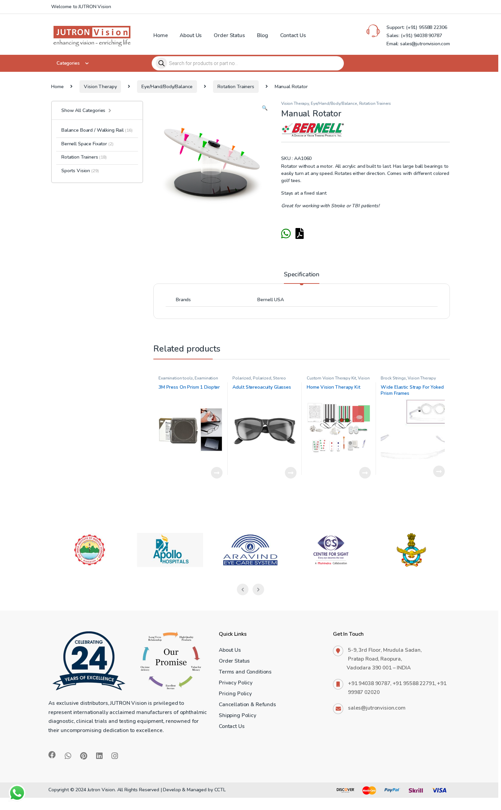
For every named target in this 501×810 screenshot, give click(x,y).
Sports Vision (79, 170)
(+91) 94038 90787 (421, 35)
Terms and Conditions (245, 671)
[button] (265, 108)
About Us (191, 35)
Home (160, 35)
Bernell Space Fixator (87, 144)
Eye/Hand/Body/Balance (167, 86)
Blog (262, 35)
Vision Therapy (100, 86)
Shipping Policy (237, 715)
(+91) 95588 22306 (426, 27)
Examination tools (175, 378)
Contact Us (293, 35)
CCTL (220, 790)
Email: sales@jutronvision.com (418, 43)
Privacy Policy (236, 682)
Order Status (229, 35)
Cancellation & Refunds (247, 704)
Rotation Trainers (235, 86)
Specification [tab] (301, 274)
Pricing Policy (235, 693)
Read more (217, 473)
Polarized (241, 378)
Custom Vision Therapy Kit (331, 378)
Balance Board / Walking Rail (96, 130)
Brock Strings (393, 378)
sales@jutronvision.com (377, 707)
